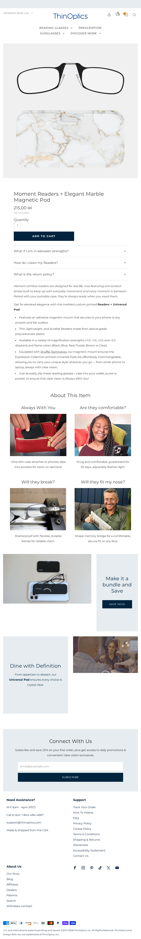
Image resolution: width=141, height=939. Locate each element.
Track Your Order (84, 807)
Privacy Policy (82, 823)
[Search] (134, 14)
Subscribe (70, 777)
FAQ (76, 818)
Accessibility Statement (89, 850)
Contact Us (80, 855)
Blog (10, 879)
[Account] (109, 14)
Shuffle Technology (53, 351)
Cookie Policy (82, 829)
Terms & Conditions (86, 834)
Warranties (80, 845)
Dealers (12, 890)
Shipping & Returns (86, 839)
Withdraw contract (19, 906)
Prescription (90, 28)
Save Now (117, 604)
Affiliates (12, 884)
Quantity (21, 220)
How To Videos (83, 812)
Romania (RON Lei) (16, 13)
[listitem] (70, 4)
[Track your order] (117, 13)
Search (11, 900)
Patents (12, 895)
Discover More (84, 33)
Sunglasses (50, 33)
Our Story (13, 873)
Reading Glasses (53, 28)
